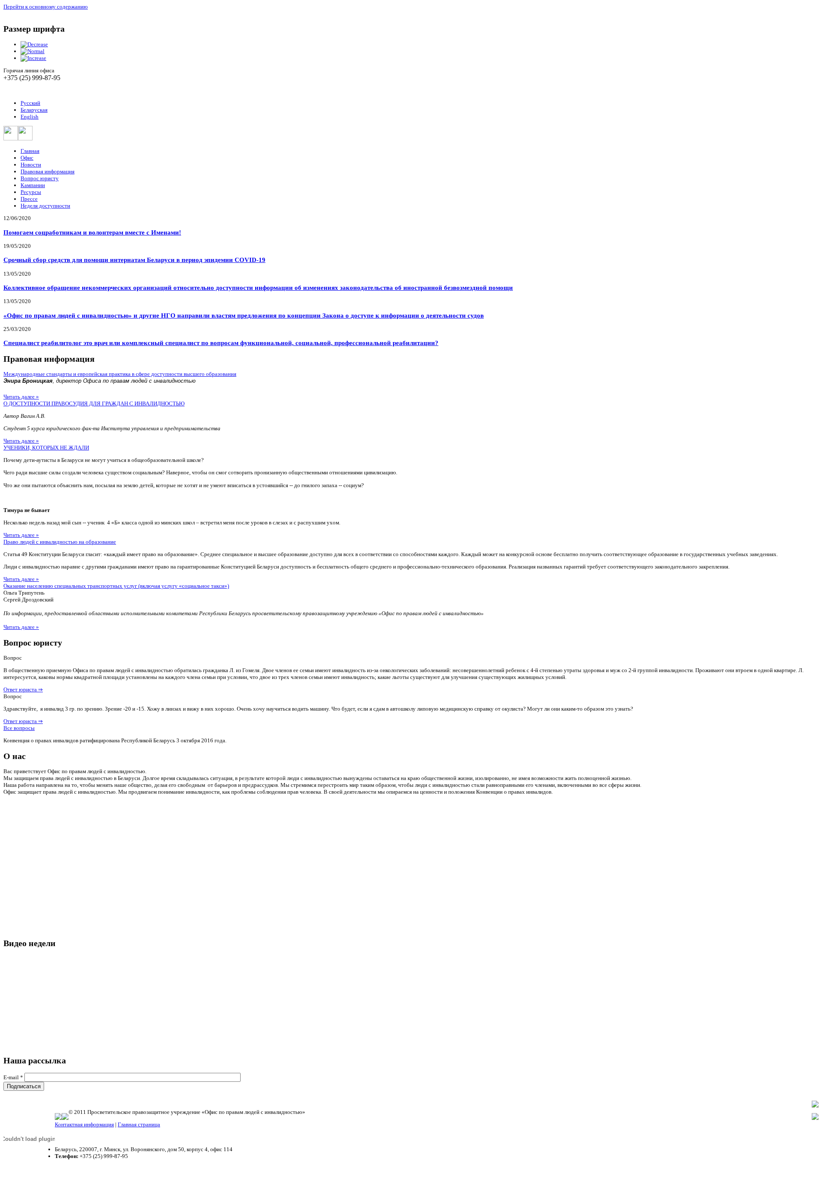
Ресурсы (31, 192)
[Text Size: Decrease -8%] (34, 44)
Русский (30, 103)
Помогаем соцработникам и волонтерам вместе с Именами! (92, 232)
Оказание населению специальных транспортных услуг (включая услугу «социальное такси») (116, 586)
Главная (30, 151)
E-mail (13, 1077)
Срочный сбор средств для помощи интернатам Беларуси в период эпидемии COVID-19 (134, 259)
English (30, 116)
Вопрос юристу (40, 178)
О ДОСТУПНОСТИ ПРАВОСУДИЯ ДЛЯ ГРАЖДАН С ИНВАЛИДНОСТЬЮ (94, 403)
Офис (27, 158)
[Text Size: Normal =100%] (33, 51)
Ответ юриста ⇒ (23, 689)
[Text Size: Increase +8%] (33, 58)
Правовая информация (47, 171)
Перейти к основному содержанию (45, 6)
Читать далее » (21, 396)
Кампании (33, 185)
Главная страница (139, 1124)
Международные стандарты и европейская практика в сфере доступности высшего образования (119, 374)
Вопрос (12, 658)
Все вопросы (19, 728)
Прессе (29, 199)
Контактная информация (84, 1124)
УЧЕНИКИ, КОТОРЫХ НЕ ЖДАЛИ (46, 447)
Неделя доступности (45, 205)
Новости (31, 164)
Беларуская (34, 110)
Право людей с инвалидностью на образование (59, 542)
